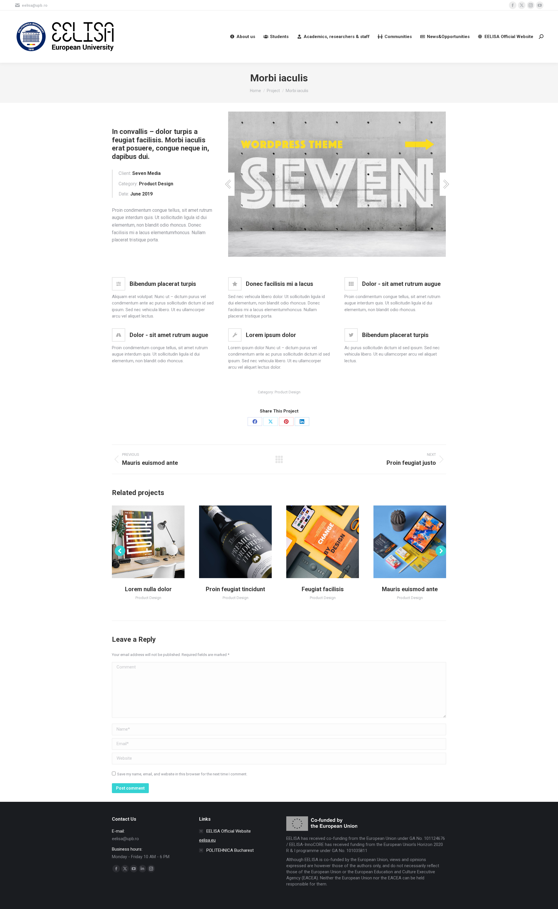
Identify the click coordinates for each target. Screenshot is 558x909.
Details (148, 541)
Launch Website (314, 541)
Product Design (288, 392)
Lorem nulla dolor (148, 589)
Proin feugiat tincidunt (235, 589)
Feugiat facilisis (323, 589)
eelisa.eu (207, 840)
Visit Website (227, 541)
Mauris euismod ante (410, 589)
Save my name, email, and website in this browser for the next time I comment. (182, 774)
